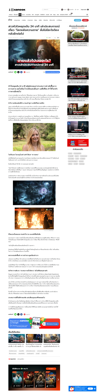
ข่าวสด (77, 158)
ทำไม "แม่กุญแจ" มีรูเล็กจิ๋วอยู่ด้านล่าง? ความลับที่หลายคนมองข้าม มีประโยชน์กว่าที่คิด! (77, 118)
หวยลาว (76, 156)
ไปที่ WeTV (51, 368)
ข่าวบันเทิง (28, 14)
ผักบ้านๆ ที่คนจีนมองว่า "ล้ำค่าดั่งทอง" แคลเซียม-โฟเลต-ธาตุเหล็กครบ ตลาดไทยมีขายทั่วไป (77, 45)
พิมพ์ (23, 37)
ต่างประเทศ (44, 353)
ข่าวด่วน (70, 153)
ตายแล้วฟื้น (21, 351)
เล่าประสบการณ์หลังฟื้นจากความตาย (45, 351)
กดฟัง (49, 37)
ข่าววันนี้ (37, 353)
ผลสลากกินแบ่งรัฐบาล (73, 161)
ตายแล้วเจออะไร (30, 353)
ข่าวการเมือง (71, 158)
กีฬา (33, 14)
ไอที (51, 14)
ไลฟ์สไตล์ (42, 14)
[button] (43, 9)
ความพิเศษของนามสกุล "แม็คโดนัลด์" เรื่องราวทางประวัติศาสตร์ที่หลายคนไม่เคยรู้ (77, 82)
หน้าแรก (11, 14)
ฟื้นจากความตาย (12, 353)
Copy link (28, 72)
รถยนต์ (47, 14)
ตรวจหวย (81, 161)
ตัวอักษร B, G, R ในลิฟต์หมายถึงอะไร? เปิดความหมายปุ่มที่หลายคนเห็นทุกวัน (77, 136)
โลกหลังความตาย (13, 351)
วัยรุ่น (54, 14)
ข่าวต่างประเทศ (83, 156)
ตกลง (90, 388)
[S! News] (12, 359)
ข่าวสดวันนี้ (71, 156)
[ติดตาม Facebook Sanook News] (78, 142)
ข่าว (20, 14)
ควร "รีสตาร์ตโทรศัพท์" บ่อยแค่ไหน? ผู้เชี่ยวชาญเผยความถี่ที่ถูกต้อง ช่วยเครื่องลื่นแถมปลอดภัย (77, 100)
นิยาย (70, 14)
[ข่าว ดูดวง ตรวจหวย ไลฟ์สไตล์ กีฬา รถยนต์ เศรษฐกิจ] (16, 9)
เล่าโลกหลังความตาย (30, 351)
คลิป (58, 14)
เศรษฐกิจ (37, 14)
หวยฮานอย (81, 164)
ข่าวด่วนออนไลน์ (77, 153)
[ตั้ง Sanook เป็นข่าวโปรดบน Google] (34, 323)
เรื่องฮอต (16, 14)
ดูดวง (23, 14)
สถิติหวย (70, 164)
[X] (18, 72)
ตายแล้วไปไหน (21, 353)
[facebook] (21, 72)
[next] (58, 379)
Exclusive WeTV (64, 14)
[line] (15, 72)
